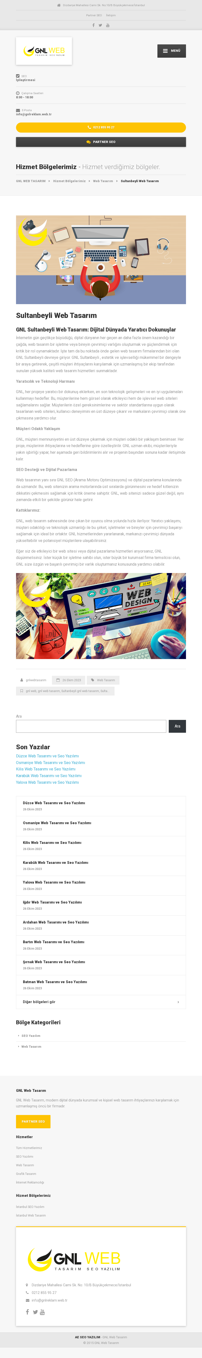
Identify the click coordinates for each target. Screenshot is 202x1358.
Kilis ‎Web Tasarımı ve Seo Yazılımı (45, 769)
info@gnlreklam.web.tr (49, 1300)
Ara (19, 716)
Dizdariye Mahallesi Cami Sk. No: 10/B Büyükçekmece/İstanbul (81, 1285)
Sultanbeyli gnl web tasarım (80, 691)
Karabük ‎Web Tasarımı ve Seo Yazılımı (49, 775)
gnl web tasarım (49, 691)
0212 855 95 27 (103, 127)
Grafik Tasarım (26, 1174)
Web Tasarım (106, 680)
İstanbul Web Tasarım (31, 1215)
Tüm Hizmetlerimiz (29, 1148)
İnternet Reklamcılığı (30, 1182)
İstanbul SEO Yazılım (30, 1207)
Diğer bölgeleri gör (39, 1002)
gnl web (31, 691)
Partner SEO (94, 15)
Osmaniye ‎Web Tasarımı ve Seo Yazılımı (50, 762)
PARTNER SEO (104, 142)
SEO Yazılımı (24, 1156)
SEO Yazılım (30, 1036)
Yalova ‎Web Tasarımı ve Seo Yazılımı (47, 782)
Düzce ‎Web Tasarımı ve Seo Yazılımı (47, 756)
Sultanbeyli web (111, 691)
